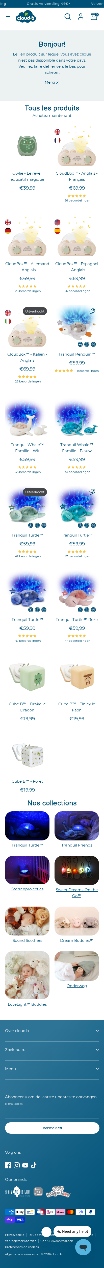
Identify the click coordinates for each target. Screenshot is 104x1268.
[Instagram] (17, 1165)
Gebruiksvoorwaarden (56, 1241)
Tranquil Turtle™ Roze (77, 619)
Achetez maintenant (52, 115)
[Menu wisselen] (8, 16)
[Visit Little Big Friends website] (38, 1192)
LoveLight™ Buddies (27, 1004)
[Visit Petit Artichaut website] (17, 1192)
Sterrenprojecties (27, 889)
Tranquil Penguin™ (77, 354)
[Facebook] (8, 1165)
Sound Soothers (27, 940)
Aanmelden (52, 1128)
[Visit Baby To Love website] (58, 1192)
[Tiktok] (34, 1165)
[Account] (81, 14)
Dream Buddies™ (76, 940)
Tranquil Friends (76, 845)
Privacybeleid (14, 1235)
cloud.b (56, 1254)
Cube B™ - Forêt (27, 781)
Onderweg (77, 985)
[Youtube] (25, 1165)
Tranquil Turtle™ (27, 535)
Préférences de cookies (22, 1247)
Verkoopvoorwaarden (21, 1241)
